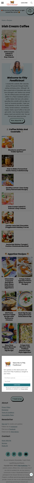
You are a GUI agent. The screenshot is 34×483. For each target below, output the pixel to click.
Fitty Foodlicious (23, 466)
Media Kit (5, 446)
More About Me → (17, 121)
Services (4, 443)
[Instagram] (20, 454)
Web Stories (15, 432)
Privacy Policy (6, 407)
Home (4, 20)
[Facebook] (8, 454)
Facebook (12, 429)
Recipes (9, 20)
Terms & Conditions (8, 413)
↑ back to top (17, 399)
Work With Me (6, 441)
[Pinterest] (14, 454)
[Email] (26, 454)
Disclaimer (5, 410)
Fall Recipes (30, 10)
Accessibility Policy (8, 415)
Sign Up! (4, 424)
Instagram (13, 427)
